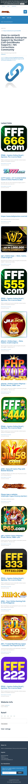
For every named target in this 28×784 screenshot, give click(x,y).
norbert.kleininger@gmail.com (7, 759)
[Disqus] (14, 104)
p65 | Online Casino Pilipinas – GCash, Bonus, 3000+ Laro (12, 536)
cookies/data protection (13, 3)
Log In (8, 6)
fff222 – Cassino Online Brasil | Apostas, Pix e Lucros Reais (12, 687)
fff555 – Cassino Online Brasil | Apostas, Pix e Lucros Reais (12, 299)
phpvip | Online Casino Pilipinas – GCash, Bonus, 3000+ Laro (13, 384)
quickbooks (7, 705)
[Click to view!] (14, 74)
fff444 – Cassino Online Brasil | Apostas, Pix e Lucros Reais (12, 427)
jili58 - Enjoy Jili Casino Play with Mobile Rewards (13, 470)
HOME (3, 17)
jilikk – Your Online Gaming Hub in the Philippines (13, 602)
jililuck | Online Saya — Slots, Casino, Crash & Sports (12, 342)
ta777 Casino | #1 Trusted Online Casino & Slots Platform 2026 (13, 179)
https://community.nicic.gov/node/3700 (12, 30)
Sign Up (3, 6)
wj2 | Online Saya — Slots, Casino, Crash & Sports (14, 257)
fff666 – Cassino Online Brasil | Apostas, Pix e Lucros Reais (12, 156)
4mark (18, 780)
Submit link (14, 6)
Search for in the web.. (12, 59)
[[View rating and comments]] (6, 163)
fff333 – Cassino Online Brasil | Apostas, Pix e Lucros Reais (12, 579)
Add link (9, 17)
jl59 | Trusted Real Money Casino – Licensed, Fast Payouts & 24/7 (13, 645)
